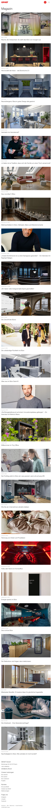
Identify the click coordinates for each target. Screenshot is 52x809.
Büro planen (4, 777)
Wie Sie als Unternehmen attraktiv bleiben (15, 507)
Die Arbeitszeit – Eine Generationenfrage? (15, 723)
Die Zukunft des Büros (8, 320)
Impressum (3, 805)
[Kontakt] (45, 2)
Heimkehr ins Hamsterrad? (10, 132)
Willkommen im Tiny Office (10, 445)
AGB (7, 805)
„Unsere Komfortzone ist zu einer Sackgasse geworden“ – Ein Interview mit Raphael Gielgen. (25, 257)
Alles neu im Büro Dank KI (9, 381)
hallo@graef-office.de (6, 768)
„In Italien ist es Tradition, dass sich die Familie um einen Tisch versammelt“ (26, 163)
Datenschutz (12, 805)
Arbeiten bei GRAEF (6, 789)
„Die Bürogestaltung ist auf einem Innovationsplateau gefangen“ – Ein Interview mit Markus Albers (24, 413)
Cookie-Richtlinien (19, 805)
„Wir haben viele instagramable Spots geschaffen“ (17, 289)
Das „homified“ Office (8, 194)
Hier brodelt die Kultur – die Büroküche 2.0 (15, 71)
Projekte (3, 781)
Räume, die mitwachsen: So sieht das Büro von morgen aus (21, 40)
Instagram (3, 797)
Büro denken (4, 774)
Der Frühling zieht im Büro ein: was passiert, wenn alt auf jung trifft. (23, 476)
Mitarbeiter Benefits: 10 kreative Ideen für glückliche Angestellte (22, 692)
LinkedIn (3, 799)
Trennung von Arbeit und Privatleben (13, 538)
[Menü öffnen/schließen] (49, 2)
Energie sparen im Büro (9, 600)
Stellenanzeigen (5, 791)
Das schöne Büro (7, 630)
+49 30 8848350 (5, 766)
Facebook (3, 801)
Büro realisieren (5, 779)
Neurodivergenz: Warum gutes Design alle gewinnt (18, 101)
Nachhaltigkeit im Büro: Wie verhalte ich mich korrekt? (19, 754)
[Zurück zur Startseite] (6, 2)
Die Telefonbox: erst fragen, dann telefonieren (16, 661)
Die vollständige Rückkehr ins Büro (12, 350)
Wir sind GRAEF (5, 787)
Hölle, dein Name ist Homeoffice (12, 569)
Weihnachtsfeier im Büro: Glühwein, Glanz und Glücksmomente (22, 225)
